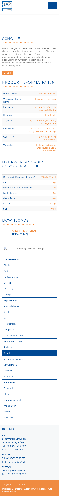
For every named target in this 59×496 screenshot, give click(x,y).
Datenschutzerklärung (26, 489)
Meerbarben (10, 324)
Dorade (7, 283)
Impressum (8, 489)
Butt (6, 271)
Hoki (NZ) (8, 288)
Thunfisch (8, 388)
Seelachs (8, 370)
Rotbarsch (9, 347)
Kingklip (8, 312)
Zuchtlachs (9, 417)
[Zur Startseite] (29, 6)
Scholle (7, 353)
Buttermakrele (11, 277)
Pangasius (9, 329)
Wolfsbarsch (10, 406)
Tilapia (7, 394)
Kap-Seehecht (10, 300)
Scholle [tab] (7, 73)
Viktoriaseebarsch (12, 400)
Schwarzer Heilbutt (13, 359)
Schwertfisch (10, 365)
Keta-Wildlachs (11, 306)
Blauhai (7, 265)
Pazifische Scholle (13, 341)
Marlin (7, 318)
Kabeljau (8, 294)
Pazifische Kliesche (13, 335)
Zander (7, 411)
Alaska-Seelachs (11, 259)
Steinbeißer (9, 382)
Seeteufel (8, 376)
